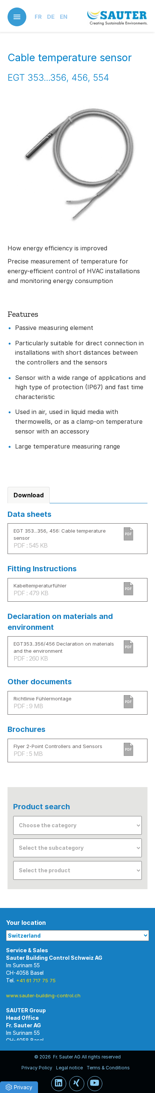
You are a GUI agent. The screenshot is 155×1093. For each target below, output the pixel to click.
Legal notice (69, 1067)
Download (29, 495)
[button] (19, 1087)
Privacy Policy (36, 1067)
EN (63, 16)
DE (51, 16)
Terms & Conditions (108, 1067)
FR (38, 16)
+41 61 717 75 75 (36, 980)
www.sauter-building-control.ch (43, 995)
